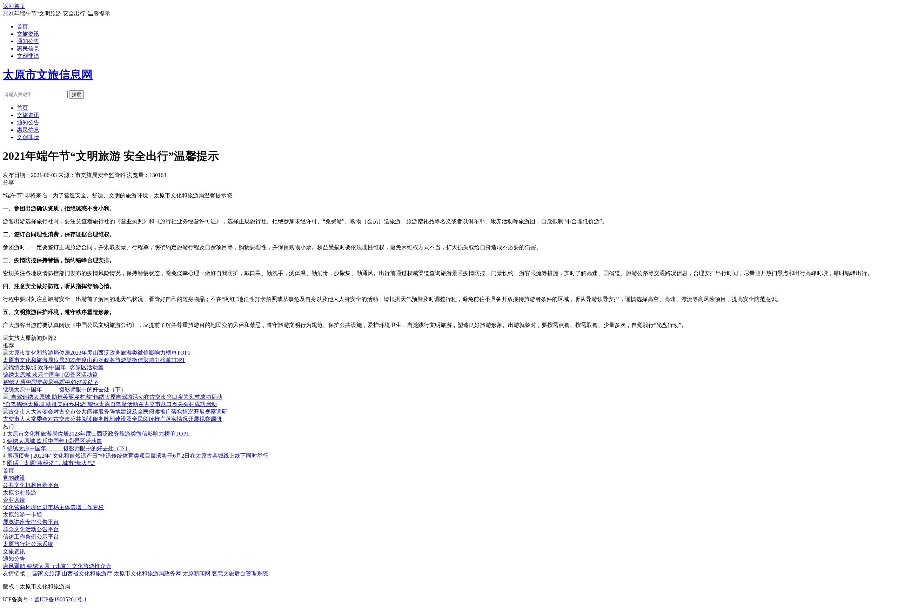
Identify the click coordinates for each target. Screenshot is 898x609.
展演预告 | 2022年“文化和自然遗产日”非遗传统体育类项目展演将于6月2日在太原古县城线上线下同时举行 (137, 456)
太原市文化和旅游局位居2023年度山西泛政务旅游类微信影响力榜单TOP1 (94, 360)
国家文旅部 (46, 573)
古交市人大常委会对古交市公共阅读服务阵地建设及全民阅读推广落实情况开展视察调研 (112, 419)
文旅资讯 (28, 34)
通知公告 (28, 41)
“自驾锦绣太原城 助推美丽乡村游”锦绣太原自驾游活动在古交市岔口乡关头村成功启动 (110, 404)
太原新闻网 (196, 573)
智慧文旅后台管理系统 (240, 573)
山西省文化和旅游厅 (87, 573)
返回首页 (14, 6)
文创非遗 (28, 56)
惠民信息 (28, 49)
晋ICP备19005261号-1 (60, 599)
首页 (22, 26)
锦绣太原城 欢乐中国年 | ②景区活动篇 (50, 375)
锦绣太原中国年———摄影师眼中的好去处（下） (64, 389)
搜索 (76, 94)
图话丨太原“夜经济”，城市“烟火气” (51, 463)
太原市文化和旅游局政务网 (147, 573)
